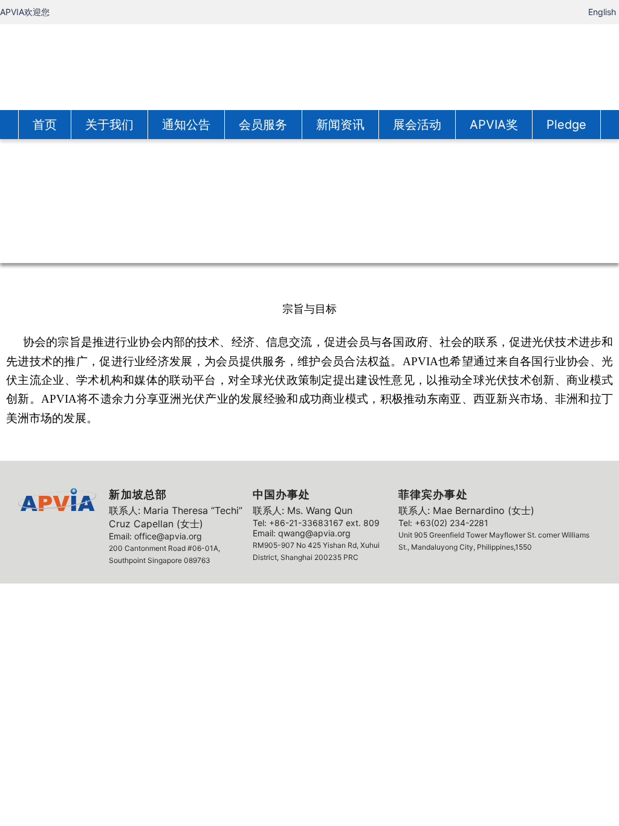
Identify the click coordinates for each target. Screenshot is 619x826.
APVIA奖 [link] (494, 124)
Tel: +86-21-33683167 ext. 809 (316, 523)
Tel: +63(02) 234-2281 (443, 523)
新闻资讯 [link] (340, 124)
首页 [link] (45, 124)
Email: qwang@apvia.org (302, 533)
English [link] (602, 12)
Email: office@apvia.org (155, 536)
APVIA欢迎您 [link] (25, 12)
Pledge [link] (566, 124)
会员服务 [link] (263, 124)
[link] (309, 66)
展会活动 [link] (417, 124)
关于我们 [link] (109, 124)
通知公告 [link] (186, 124)
